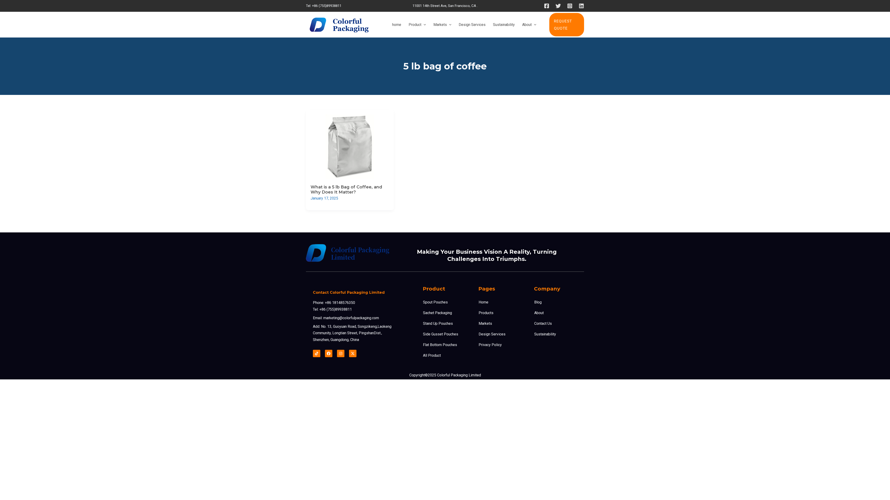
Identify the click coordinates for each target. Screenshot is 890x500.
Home (483, 302)
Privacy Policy (490, 345)
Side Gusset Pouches (440, 334)
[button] (566, 24)
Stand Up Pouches (438, 323)
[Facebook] (546, 6)
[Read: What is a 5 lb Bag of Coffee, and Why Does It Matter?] (350, 146)
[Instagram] (569, 6)
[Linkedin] (581, 6)
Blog (538, 302)
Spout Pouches (435, 302)
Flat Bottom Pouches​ (440, 345)
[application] (423, 25)
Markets (485, 323)
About (539, 313)
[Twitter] (558, 6)
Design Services (492, 334)
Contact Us (543, 323)
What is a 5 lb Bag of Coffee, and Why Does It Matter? (346, 189)
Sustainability (545, 334)
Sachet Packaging (437, 313)
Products (486, 313)
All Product (432, 355)
